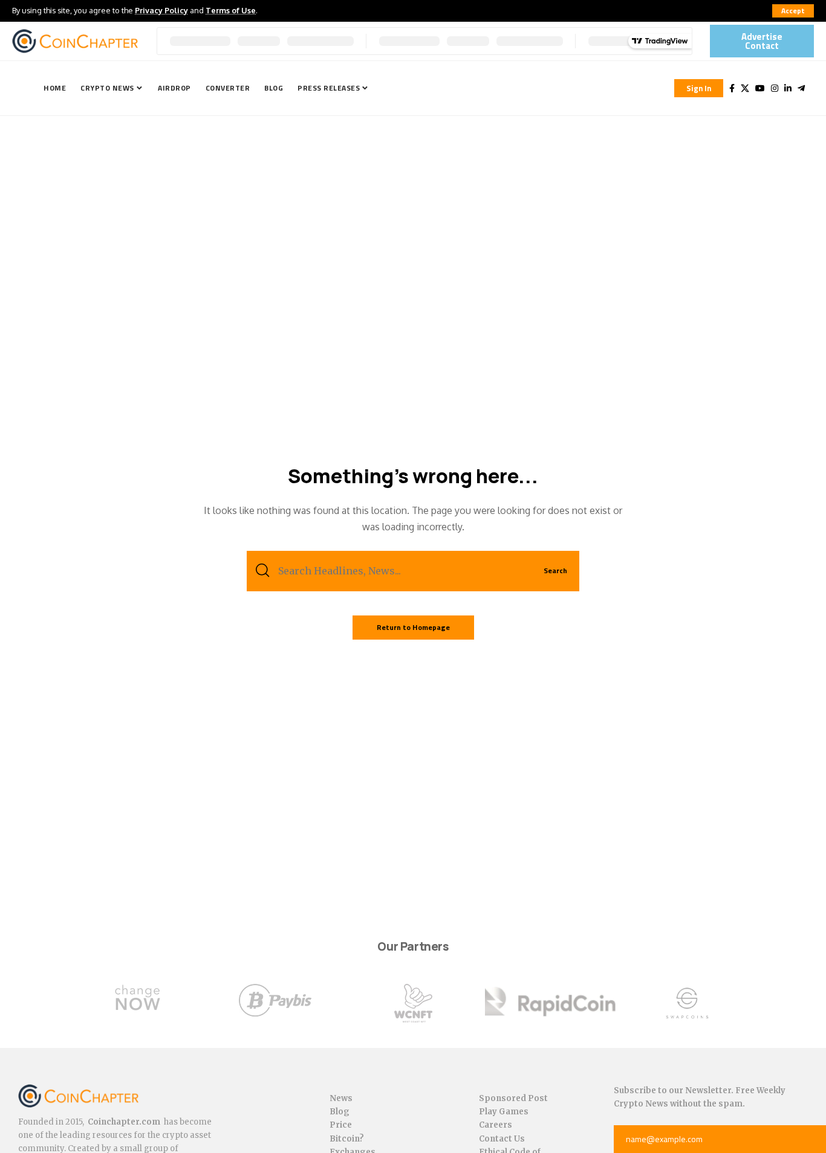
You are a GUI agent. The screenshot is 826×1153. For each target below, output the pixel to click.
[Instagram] (774, 88)
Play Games (503, 1111)
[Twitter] (745, 88)
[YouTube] (760, 88)
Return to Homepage (413, 627)
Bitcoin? (347, 1139)
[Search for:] (400, 571)
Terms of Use (231, 10)
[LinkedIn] (788, 88)
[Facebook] (732, 88)
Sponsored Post (513, 1098)
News (341, 1098)
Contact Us (502, 1139)
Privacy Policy (161, 10)
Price (341, 1125)
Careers (495, 1125)
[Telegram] (801, 88)
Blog (340, 1111)
